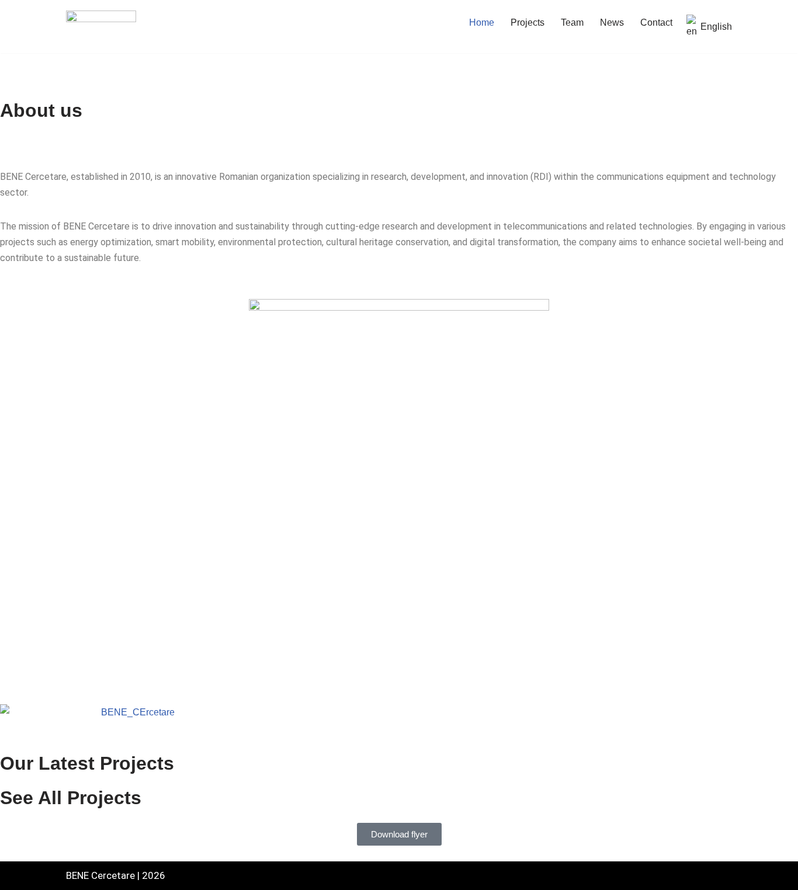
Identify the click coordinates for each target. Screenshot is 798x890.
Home (481, 22)
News (612, 22)
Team (572, 22)
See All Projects (70, 797)
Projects (527, 22)
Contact (656, 22)
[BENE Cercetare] (101, 27)
